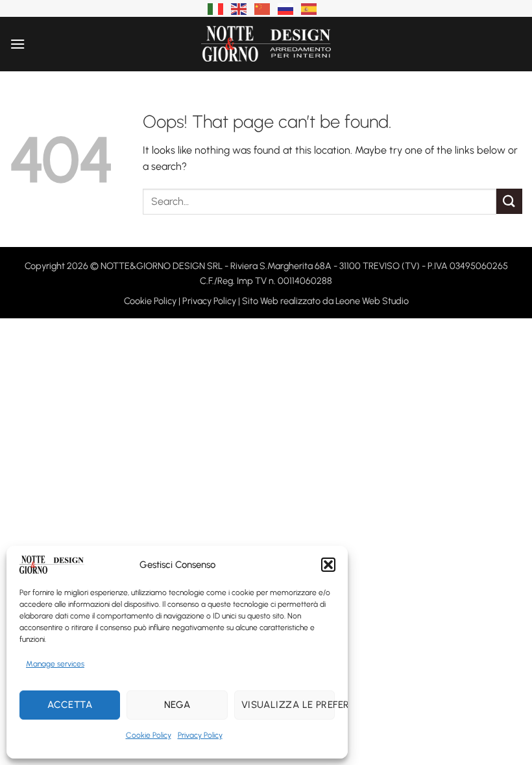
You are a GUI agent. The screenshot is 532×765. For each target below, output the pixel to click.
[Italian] (216, 8)
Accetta (69, 705)
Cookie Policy (148, 735)
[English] (239, 8)
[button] (328, 564)
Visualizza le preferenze (288, 705)
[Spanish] (309, 8)
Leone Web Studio (372, 301)
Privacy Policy (200, 735)
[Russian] (286, 8)
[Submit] (509, 201)
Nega (177, 705)
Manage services (55, 663)
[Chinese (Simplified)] (262, 8)
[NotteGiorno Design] (266, 44)
